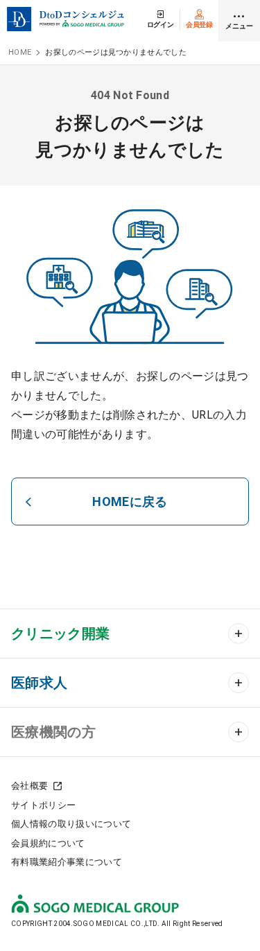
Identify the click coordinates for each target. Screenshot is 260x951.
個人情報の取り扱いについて (71, 824)
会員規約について (48, 843)
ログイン (160, 24)
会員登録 (199, 24)
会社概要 (29, 785)
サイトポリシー (43, 805)
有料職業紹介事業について (66, 862)
